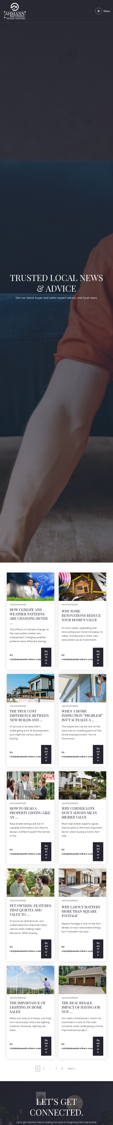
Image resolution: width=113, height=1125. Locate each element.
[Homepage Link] (14, 10)
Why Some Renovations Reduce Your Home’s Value (81, 615)
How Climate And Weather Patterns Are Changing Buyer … (29, 616)
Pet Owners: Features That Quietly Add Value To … (30, 910)
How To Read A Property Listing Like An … (30, 812)
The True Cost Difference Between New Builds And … (29, 715)
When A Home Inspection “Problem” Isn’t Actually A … (82, 715)
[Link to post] (30, 587)
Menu (106, 11)
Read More (46, 657)
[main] (56, 540)
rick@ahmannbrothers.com (25, 659)
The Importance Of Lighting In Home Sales (27, 1007)
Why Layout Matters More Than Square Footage (81, 911)
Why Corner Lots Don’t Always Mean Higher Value (79, 812)
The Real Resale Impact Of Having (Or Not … (81, 1007)
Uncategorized (18, 605)
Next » (72, 1068)
